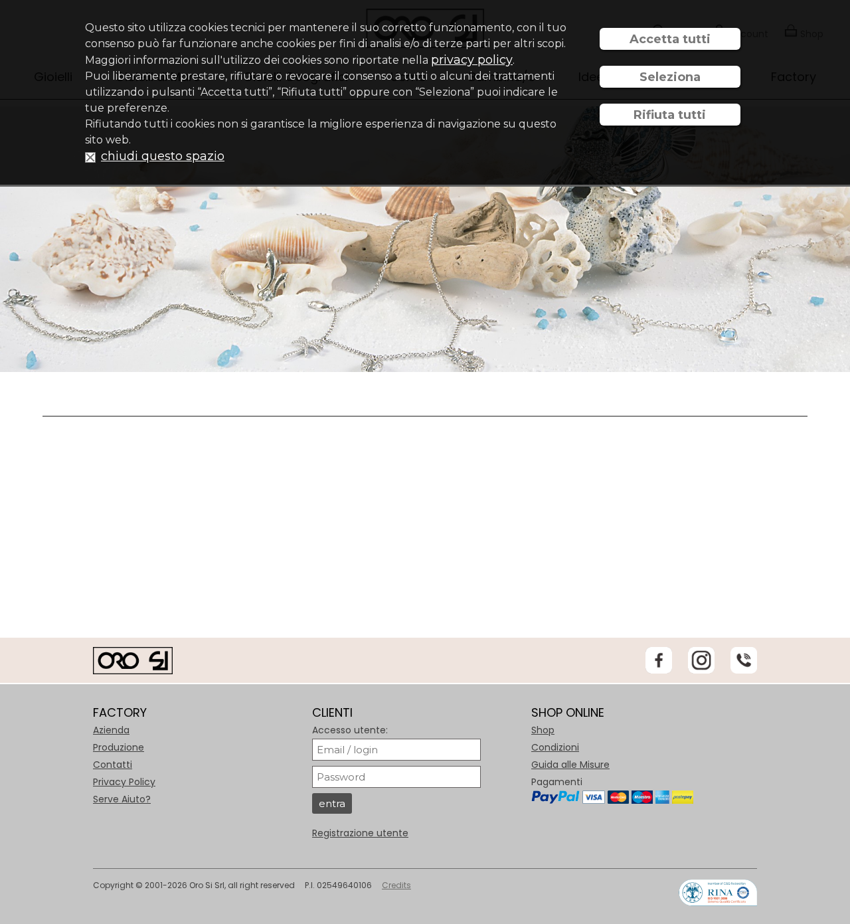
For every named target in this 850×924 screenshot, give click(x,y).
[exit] (90, 156)
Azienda (111, 730)
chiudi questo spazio (162, 156)
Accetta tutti (670, 39)
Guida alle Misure (570, 764)
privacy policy (472, 59)
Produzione (118, 747)
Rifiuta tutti (670, 115)
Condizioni (555, 747)
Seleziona (670, 77)
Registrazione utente (360, 833)
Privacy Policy (124, 781)
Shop (542, 730)
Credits (396, 885)
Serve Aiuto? (122, 799)
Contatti (112, 764)
